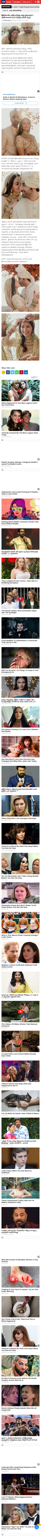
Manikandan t (7, 20)
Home (4, 10)
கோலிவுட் (9, 2)
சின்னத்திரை (17, 2)
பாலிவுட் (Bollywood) (15, 10)
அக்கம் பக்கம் (26, 2)
